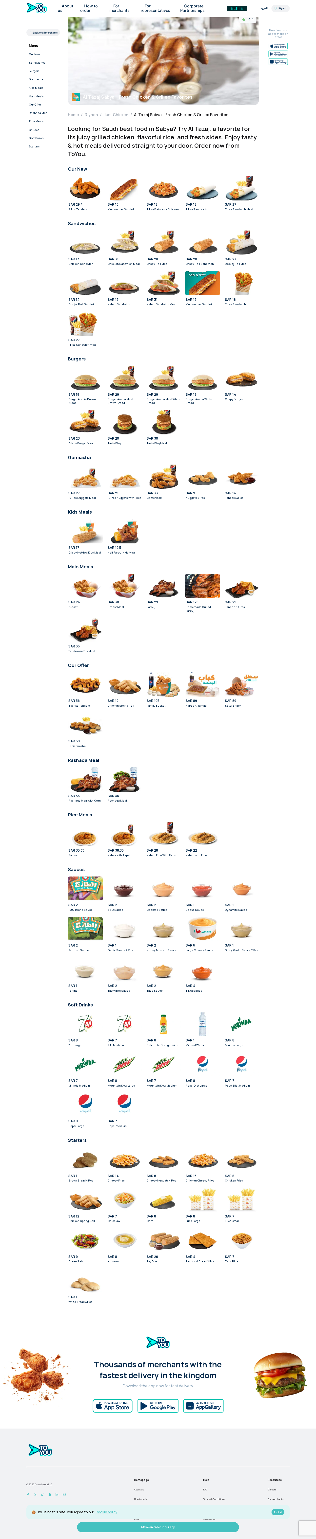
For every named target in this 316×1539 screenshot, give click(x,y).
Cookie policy (106, 1512)
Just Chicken (116, 115)
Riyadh (91, 115)
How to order (141, 1499)
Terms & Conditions (214, 1499)
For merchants (276, 1499)
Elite (237, 8)
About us (139, 1489)
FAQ (205, 1489)
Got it (278, 1512)
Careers (272, 1489)
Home (73, 115)
